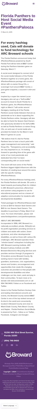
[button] (33, 3)
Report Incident (23, 374)
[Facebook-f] (2, 345)
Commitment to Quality (25, 372)
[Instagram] (7, 345)
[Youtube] (12, 345)
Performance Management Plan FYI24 (18, 364)
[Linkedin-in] (17, 345)
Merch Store (25, 366)
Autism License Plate (21, 368)
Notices (5, 374)
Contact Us (13, 374)
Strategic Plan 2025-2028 (14, 363)
